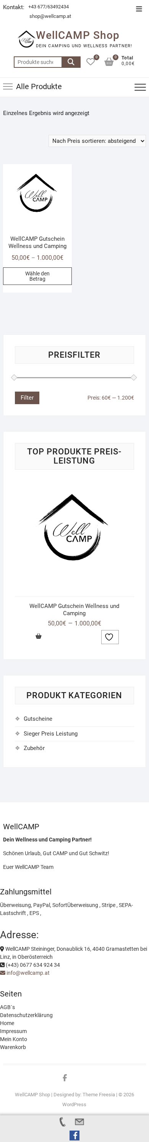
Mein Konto (13, 1039)
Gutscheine (38, 718)
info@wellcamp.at (27, 973)
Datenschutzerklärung (26, 1015)
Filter (27, 397)
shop (34, 16)
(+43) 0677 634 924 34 (32, 965)
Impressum (13, 1031)
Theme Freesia (99, 1094)
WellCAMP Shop (78, 35)
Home (7, 1023)
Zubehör (34, 748)
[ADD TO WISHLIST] (110, 637)
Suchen (71, 62)
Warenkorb (13, 1047)
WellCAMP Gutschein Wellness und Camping (74, 610)
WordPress (74, 1104)
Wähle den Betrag (37, 276)
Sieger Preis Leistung (51, 733)
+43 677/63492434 (48, 7)
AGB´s (7, 1007)
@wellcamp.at (55, 16)
